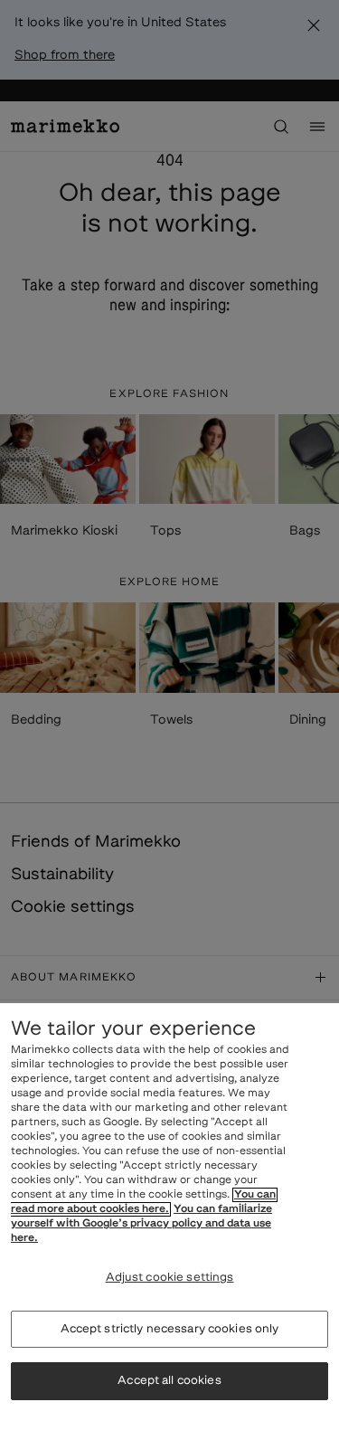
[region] (169, 1221)
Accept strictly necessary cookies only (170, 1329)
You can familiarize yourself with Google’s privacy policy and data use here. (141, 1224)
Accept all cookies (169, 1381)
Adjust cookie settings (170, 1278)
